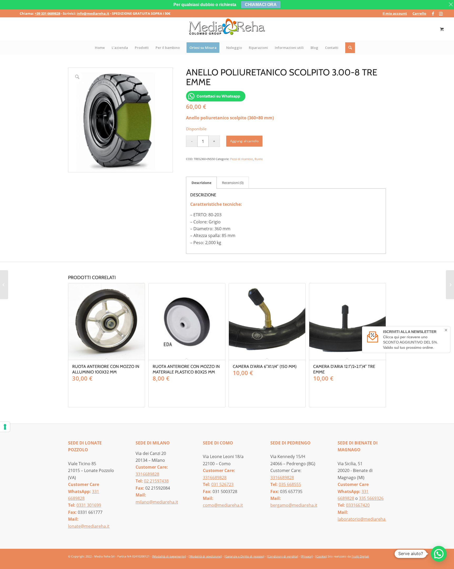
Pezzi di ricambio (241, 159)
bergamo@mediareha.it (293, 505)
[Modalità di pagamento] (169, 556)
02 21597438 (156, 481)
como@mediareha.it (223, 505)
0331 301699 (88, 505)
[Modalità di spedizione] (205, 556)
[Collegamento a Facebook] (433, 13)
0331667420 (358, 505)
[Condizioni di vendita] (282, 556)
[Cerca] (350, 47)
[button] (439, 554)
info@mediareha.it (93, 13)
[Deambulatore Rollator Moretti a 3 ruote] (450, 284)
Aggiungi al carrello (244, 141)
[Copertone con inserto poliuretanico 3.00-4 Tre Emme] (4, 284)
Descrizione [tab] (201, 182)
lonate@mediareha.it (89, 526)
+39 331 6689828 (47, 13)
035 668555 (290, 484)
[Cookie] (321, 556)
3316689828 (147, 474)
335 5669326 (371, 498)
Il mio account (395, 13)
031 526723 (222, 484)
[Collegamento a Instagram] (441, 13)
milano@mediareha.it (157, 502)
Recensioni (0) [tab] (233, 182)
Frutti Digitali (360, 556)
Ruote (259, 159)
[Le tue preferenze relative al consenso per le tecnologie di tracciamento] (5, 427)
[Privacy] (307, 556)
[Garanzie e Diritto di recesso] (244, 556)
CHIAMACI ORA (261, 4)
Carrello (419, 13)
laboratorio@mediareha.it (363, 519)
